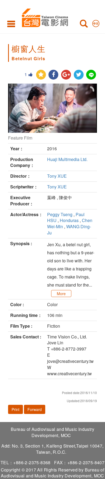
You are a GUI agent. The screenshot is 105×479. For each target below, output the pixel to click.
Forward (34, 409)
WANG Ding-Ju (69, 229)
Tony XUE (57, 176)
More (61, 293)
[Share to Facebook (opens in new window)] (53, 75)
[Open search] (84, 25)
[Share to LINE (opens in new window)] (91, 75)
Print (15, 409)
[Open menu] (11, 23)
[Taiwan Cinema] (43, 16)
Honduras (69, 220)
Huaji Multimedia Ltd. (67, 159)
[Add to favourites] (41, 75)
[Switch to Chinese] (95, 22)
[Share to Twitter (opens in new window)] (79, 75)
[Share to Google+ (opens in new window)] (66, 75)
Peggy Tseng (59, 214)
